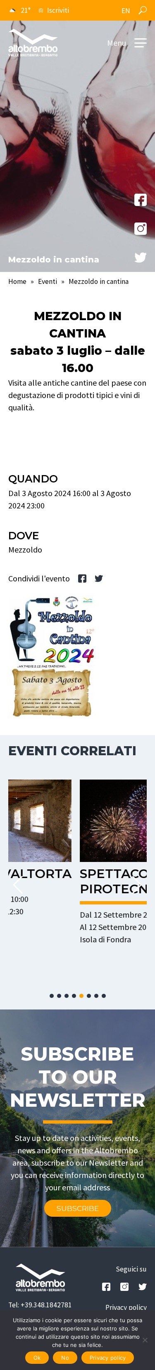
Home (17, 281)
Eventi (47, 281)
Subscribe (78, 1208)
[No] (145, 1340)
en (126, 10)
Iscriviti (58, 10)
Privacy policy (126, 1307)
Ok (37, 1357)
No (65, 1357)
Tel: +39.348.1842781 (40, 1304)
